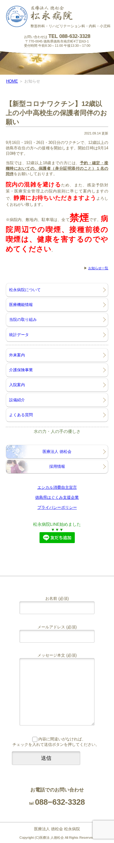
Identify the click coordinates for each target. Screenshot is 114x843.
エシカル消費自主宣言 (57, 487)
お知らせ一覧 (98, 268)
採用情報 (57, 466)
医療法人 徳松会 (57, 451)
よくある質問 (21, 415)
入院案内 (17, 384)
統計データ (19, 334)
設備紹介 (17, 400)
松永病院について (25, 289)
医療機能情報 (21, 304)
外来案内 (17, 355)
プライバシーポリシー (57, 507)
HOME (12, 81)
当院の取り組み (23, 319)
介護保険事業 (21, 370)
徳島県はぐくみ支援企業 (57, 497)
